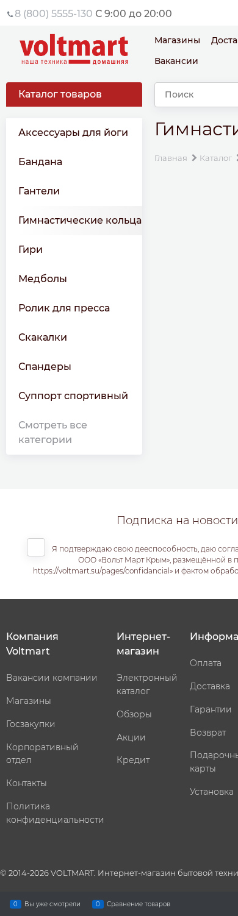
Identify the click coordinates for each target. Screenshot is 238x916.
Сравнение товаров (138, 903)
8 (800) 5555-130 (54, 14)
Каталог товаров (60, 94)
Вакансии (176, 60)
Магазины (177, 40)
